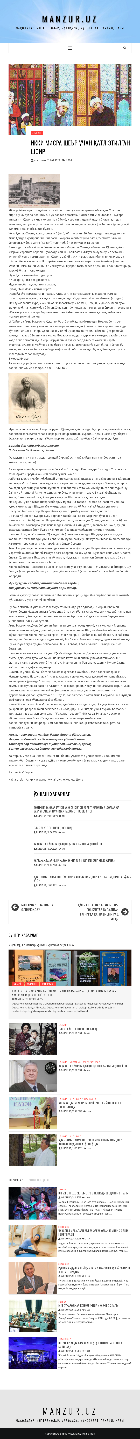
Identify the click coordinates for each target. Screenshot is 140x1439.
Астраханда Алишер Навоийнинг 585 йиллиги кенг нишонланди (74, 861)
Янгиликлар (48, 983)
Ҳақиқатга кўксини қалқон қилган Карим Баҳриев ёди (68, 844)
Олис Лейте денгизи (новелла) (53, 828)
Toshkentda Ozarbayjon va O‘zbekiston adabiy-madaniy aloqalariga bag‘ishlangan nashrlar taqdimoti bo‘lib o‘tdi (76, 809)
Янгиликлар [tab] (16, 1180)
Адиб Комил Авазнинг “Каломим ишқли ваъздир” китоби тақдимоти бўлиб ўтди (82, 879)
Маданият (32, 983)
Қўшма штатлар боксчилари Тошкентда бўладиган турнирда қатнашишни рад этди (98, 912)
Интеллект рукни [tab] (39, 1180)
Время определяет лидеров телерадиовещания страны (93, 1193)
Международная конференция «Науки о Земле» (88, 1305)
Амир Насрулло (36, 779)
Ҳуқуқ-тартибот (91, 1062)
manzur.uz (70, 19)
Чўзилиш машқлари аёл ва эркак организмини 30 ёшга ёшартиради (93, 1233)
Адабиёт (36, 133)
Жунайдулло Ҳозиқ (61, 779)
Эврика (62, 1189)
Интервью (75, 1062)
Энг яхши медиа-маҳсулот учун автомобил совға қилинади (90, 1345)
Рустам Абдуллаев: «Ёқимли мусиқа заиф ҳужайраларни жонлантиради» (94, 1270)
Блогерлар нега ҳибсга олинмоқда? (37, 907)
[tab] (27, 1178)
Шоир (79, 779)
